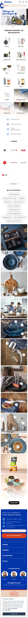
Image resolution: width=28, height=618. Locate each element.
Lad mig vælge (6, 610)
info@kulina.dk (14, 583)
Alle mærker (13, 183)
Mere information (12, 608)
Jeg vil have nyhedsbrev (14, 535)
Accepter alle (14, 613)
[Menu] (1, 2)
